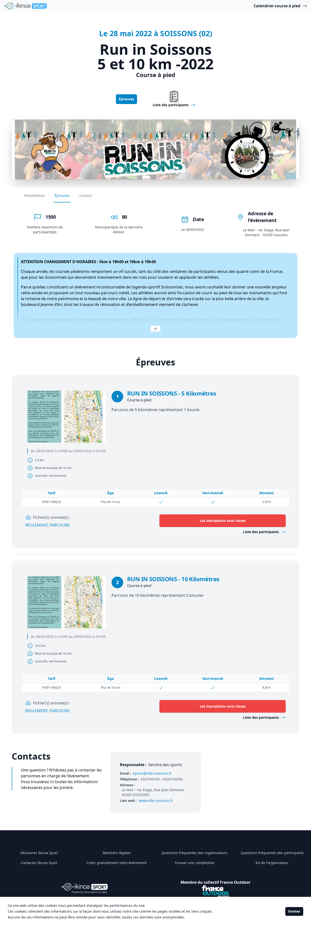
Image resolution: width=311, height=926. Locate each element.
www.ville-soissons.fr (156, 800)
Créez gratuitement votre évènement (116, 862)
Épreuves (126, 99)
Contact (85, 195)
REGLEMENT (36, 525)
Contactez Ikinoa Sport (39, 862)
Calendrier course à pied (277, 6)
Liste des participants (261, 531)
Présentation (34, 195)
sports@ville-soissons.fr (152, 773)
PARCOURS (60, 525)
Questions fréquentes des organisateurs (194, 852)
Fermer (294, 911)
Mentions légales (117, 852)
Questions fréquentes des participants (272, 852)
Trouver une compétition (194, 862)
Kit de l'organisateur (272, 862)
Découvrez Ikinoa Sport (39, 852)
